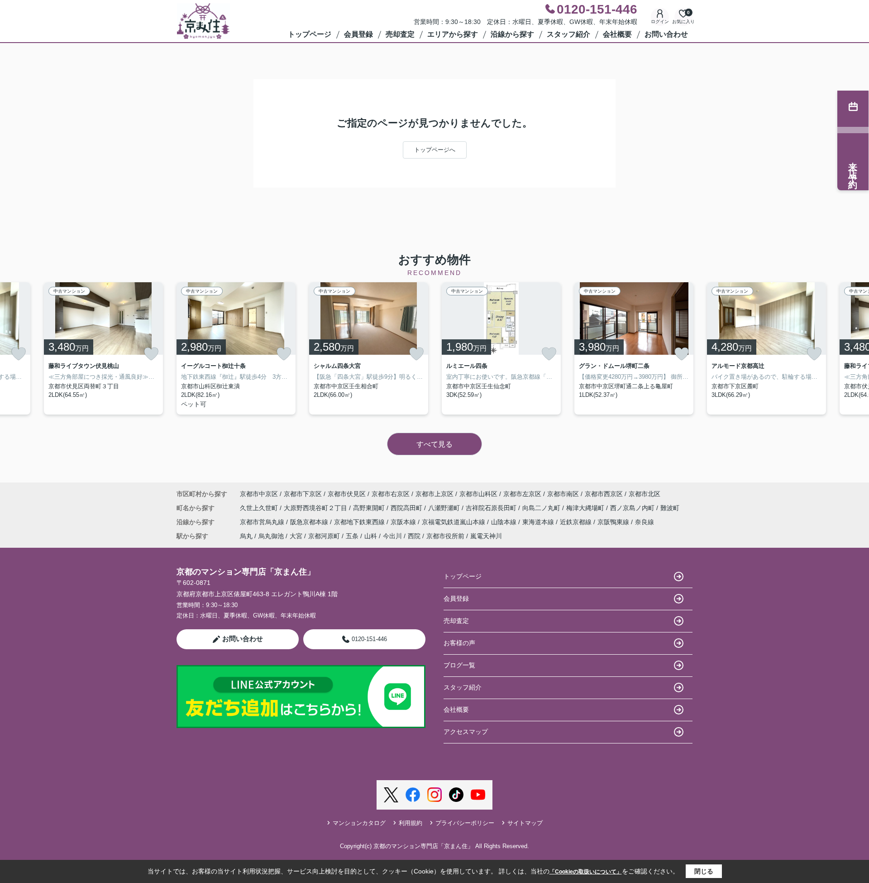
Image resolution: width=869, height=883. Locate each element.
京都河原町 (324, 536)
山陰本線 (504, 522)
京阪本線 (404, 522)
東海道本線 (539, 522)
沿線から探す (512, 34)
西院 (414, 536)
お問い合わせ (666, 34)
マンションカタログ (359, 823)
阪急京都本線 (310, 522)
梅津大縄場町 (586, 507)
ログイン (660, 21)
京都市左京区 (522, 493)
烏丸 (246, 536)
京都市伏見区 (347, 493)
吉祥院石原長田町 (492, 507)
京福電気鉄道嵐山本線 (454, 522)
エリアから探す (452, 34)
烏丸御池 (271, 536)
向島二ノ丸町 (542, 507)
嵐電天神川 (486, 536)
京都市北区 (644, 493)
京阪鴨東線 (614, 522)
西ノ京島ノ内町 (633, 507)
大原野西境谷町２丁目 (316, 507)
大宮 (296, 536)
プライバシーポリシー (464, 823)
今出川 (392, 536)
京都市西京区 (604, 493)
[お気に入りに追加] (18, 354)
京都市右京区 (391, 493)
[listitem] (236, 348)
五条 (352, 536)
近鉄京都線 (576, 522)
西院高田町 (407, 507)
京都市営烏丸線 (263, 522)
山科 (370, 536)
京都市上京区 (434, 493)
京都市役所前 (445, 536)
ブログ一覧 (459, 665)
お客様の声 (459, 643)
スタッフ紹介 (568, 34)
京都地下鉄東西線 (360, 522)
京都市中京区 (259, 493)
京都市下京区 (303, 493)
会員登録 (358, 34)
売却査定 (400, 34)
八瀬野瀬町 (445, 507)
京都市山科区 (478, 493)
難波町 (669, 507)
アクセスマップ (466, 731)
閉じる (703, 871)
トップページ (309, 34)
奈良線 (644, 522)
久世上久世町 (260, 507)
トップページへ (434, 149)
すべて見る (434, 444)
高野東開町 (370, 507)
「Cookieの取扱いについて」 (585, 872)
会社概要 (617, 34)
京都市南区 (563, 493)
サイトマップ (525, 823)
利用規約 (410, 823)
